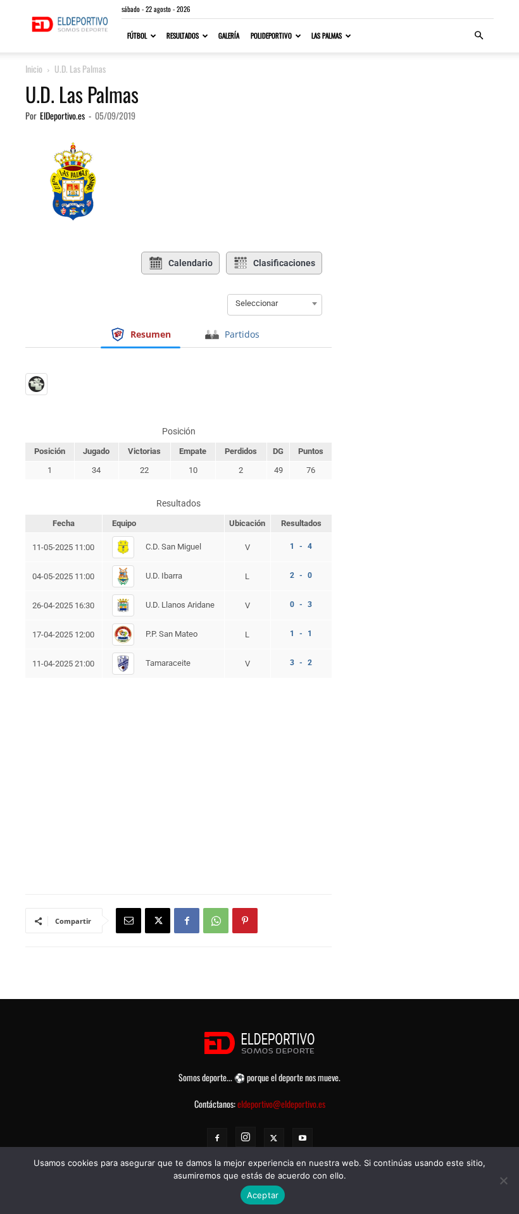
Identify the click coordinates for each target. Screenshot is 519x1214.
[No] (503, 1180)
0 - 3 (301, 604)
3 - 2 (301, 662)
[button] (478, 36)
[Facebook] (186, 920)
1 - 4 (301, 546)
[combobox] (275, 303)
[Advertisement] (178, 757)
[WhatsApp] (215, 920)
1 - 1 (301, 633)
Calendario (190, 263)
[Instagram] (245, 1137)
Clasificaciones (284, 263)
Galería (228, 35)
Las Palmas (326, 35)
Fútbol (137, 35)
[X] (157, 920)
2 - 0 (301, 575)
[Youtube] (302, 1138)
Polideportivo (271, 35)
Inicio (33, 68)
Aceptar (263, 1195)
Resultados (182, 35)
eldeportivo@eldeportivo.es (281, 1103)
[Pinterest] (245, 920)
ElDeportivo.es (62, 115)
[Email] (128, 920)
